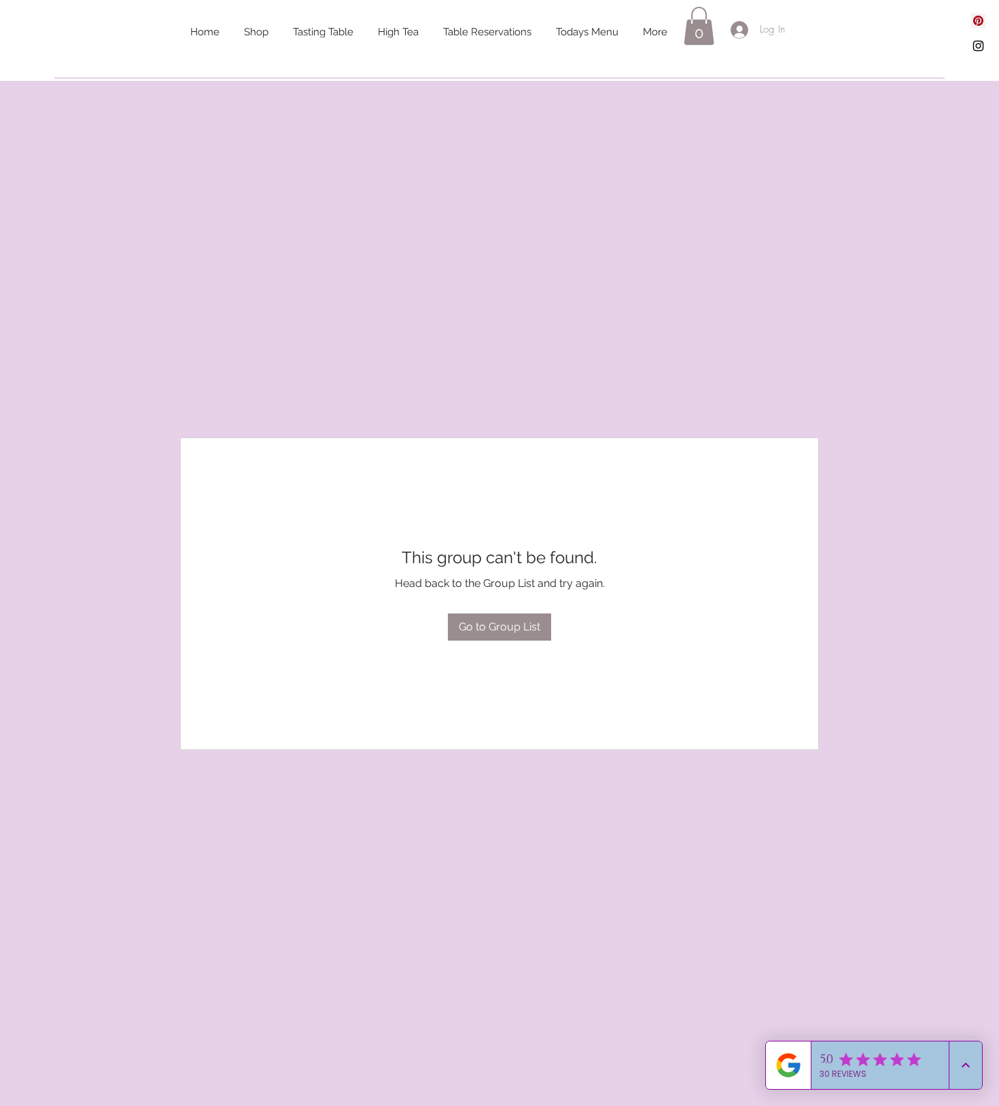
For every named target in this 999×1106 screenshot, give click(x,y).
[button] (699, 26)
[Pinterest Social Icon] (978, 21)
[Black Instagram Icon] (978, 46)
